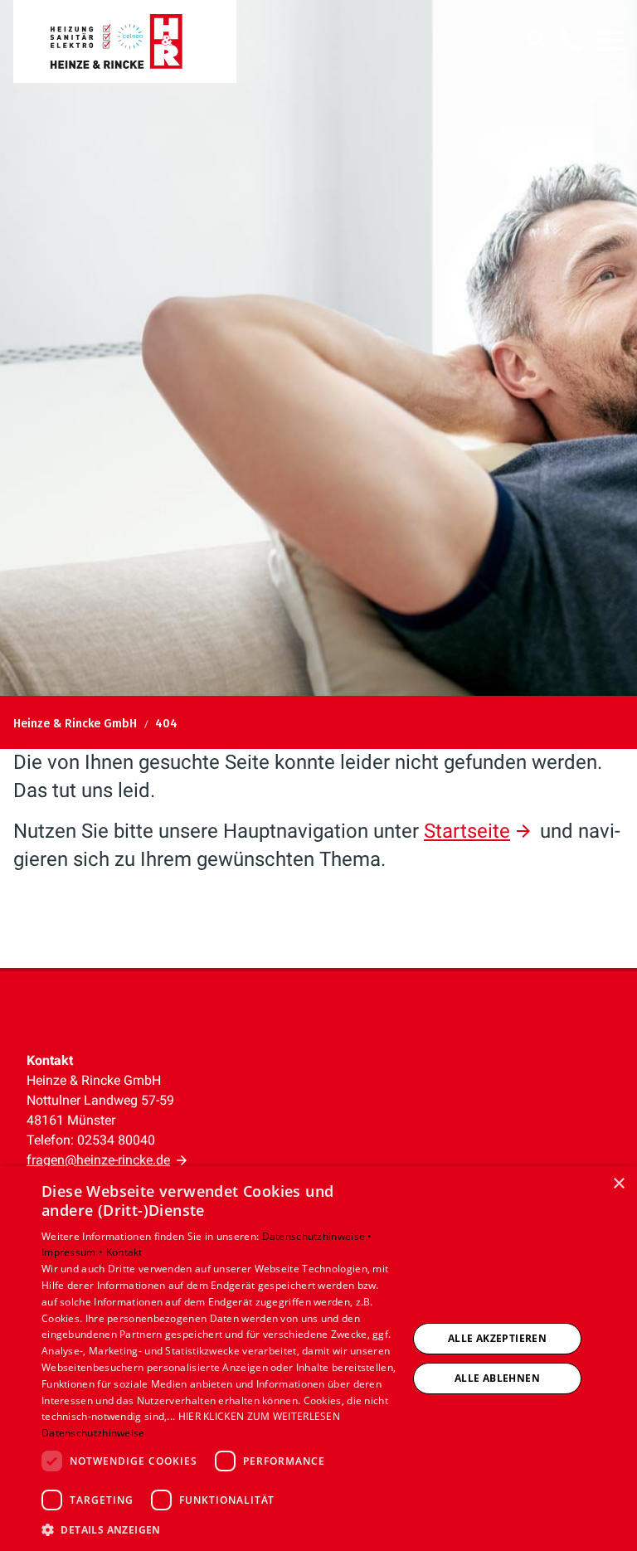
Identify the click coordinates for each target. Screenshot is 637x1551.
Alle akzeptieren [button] (497, 1338)
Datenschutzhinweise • (317, 1236)
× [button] (618, 1184)
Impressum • (73, 1252)
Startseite (467, 831)
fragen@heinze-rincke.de (98, 1160)
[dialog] (318, 1358)
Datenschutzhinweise (93, 1433)
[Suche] (537, 40)
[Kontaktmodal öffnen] (570, 40)
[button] (610, 41)
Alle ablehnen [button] (497, 1378)
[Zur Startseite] (124, 41)
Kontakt (124, 1252)
